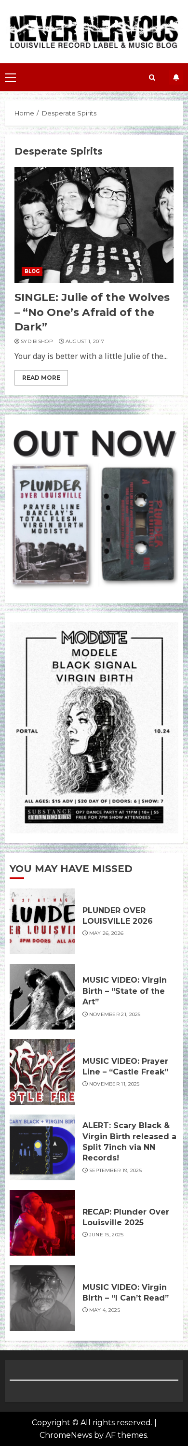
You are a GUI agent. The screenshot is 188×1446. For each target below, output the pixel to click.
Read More (41, 377)
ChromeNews (66, 1435)
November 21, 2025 (115, 1014)
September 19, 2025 (115, 1170)
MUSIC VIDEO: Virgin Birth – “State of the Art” (124, 990)
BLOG (32, 271)
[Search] (152, 77)
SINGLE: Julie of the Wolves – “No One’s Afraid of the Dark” (92, 312)
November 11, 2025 (114, 1084)
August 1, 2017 (85, 341)
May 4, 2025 (104, 1310)
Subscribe (176, 77)
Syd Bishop (37, 341)
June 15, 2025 (106, 1234)
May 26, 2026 (106, 933)
